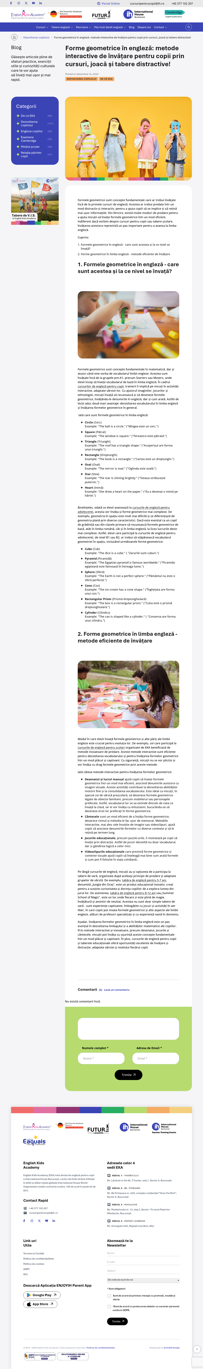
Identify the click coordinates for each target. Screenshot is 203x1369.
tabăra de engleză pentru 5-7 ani (144, 880)
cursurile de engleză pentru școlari (101, 747)
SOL (25, 1274)
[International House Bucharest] (138, 14)
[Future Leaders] (102, 14)
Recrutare (82, 27)
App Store (40, 1304)
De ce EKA (106, 79)
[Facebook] (11, 3)
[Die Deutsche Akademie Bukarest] (65, 14)
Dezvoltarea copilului (36, 37)
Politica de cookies (33, 1264)
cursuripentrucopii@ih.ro (147, 3)
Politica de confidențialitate (38, 1258)
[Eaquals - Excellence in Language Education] (37, 1141)
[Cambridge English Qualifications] (175, 14)
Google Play (42, 1295)
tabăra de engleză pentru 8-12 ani (133, 893)
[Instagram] (18, 3)
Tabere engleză (60, 27)
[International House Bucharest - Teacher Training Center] (166, 1129)
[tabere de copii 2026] (35, 232)
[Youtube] (33, 3)
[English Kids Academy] (28, 14)
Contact (159, 27)
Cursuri (40, 27)
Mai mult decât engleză (108, 27)
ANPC (26, 1269)
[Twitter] (26, 3)
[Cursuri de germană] (69, 1129)
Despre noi (144, 27)
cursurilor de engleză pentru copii (101, 386)
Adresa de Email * (149, 1048)
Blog (131, 27)
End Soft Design (172, 1347)
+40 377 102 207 (182, 3)
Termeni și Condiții (33, 1253)
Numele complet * (95, 1048)
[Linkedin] (40, 3)
